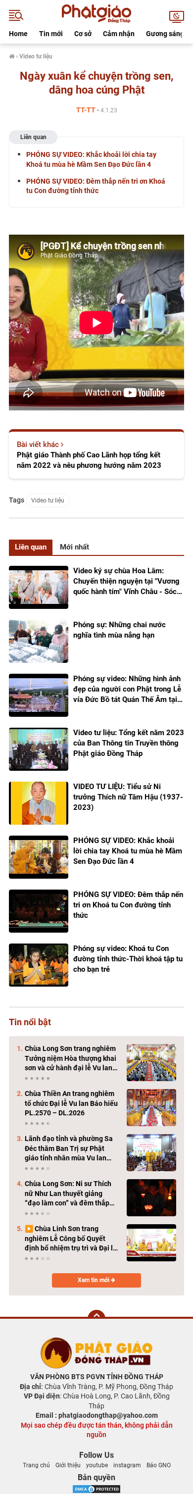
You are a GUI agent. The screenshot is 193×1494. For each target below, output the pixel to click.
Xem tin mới (94, 1280)
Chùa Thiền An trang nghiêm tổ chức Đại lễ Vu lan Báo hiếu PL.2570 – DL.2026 (71, 1103)
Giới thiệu (68, 1465)
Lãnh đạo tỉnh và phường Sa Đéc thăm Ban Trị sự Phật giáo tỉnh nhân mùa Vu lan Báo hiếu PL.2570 (69, 1149)
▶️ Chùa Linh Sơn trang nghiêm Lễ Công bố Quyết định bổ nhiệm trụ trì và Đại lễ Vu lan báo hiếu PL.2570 (71, 1239)
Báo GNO (158, 1465)
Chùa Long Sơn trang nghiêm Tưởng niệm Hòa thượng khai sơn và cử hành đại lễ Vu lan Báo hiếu (70, 1059)
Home (18, 34)
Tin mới (51, 34)
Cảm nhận (119, 34)
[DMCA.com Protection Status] (96, 1488)
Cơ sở (83, 34)
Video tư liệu (47, 500)
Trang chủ (36, 1465)
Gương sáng (165, 34)
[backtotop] (96, 1319)
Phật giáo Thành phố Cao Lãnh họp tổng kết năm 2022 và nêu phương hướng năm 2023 (89, 460)
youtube (97, 1465)
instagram (127, 1465)
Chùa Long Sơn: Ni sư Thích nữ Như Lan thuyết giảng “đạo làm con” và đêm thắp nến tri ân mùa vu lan (68, 1194)
